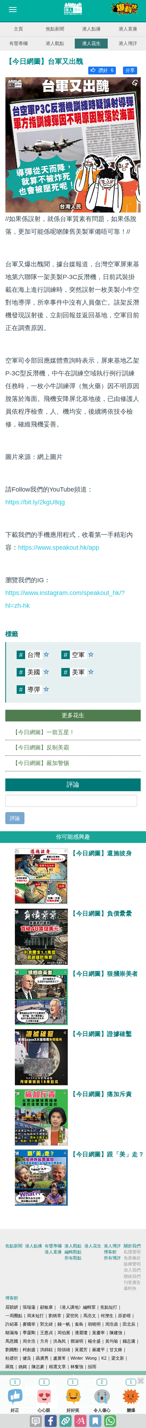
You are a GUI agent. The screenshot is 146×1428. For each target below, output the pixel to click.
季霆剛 (29, 1332)
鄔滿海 (11, 1332)
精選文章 (57, 1366)
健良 (27, 1358)
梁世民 (72, 1315)
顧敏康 (46, 1307)
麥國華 (29, 1324)
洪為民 (59, 1341)
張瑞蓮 (29, 1307)
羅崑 (9, 1366)
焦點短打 (108, 1307)
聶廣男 (42, 1358)
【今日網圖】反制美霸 (40, 747)
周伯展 (63, 1332)
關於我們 (132, 1245)
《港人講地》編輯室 (76, 1307)
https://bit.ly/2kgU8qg (35, 502)
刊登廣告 (132, 1282)
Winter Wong (84, 1358)
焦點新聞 (55, 29)
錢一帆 (63, 1324)
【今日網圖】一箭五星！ (43, 732)
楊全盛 (94, 1341)
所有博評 (112, 1258)
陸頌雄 (63, 1349)
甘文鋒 (116, 1349)
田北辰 (129, 1324)
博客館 (110, 1252)
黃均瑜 (111, 1341)
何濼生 (107, 1315)
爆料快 (130, 1288)
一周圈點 (13, 1315)
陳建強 (116, 1332)
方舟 (44, 1341)
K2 (104, 1358)
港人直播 (128, 29)
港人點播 (91, 29)
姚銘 (22, 1366)
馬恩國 (11, 1341)
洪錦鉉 (46, 1349)
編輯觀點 (73, 1252)
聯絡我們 (132, 1276)
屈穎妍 (11, 1307)
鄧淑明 (77, 1341)
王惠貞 (46, 1332)
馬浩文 (89, 1315)
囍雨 (92, 1366)
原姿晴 (124, 1315)
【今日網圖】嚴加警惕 (40, 763)
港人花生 (91, 43)
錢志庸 (129, 1341)
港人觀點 (55, 43)
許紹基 (11, 1324)
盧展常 (59, 1358)
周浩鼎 (111, 1324)
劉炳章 (55, 1315)
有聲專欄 (18, 43)
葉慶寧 (98, 1332)
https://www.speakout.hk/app (58, 547)
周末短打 (35, 1315)
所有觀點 (73, 1258)
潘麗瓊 (81, 1332)
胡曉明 (94, 1324)
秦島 (79, 1324)
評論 (15, 818)
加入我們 (132, 1270)
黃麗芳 (81, 1349)
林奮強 (77, 1366)
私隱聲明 (132, 1252)
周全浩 (29, 1341)
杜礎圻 (11, 1358)
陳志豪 (38, 1366)
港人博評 (128, 43)
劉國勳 (11, 1349)
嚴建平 (98, 1349)
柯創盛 (29, 1349)
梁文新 (117, 1358)
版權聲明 (132, 1264)
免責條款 (132, 1258)
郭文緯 (46, 1324)
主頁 (18, 29)
